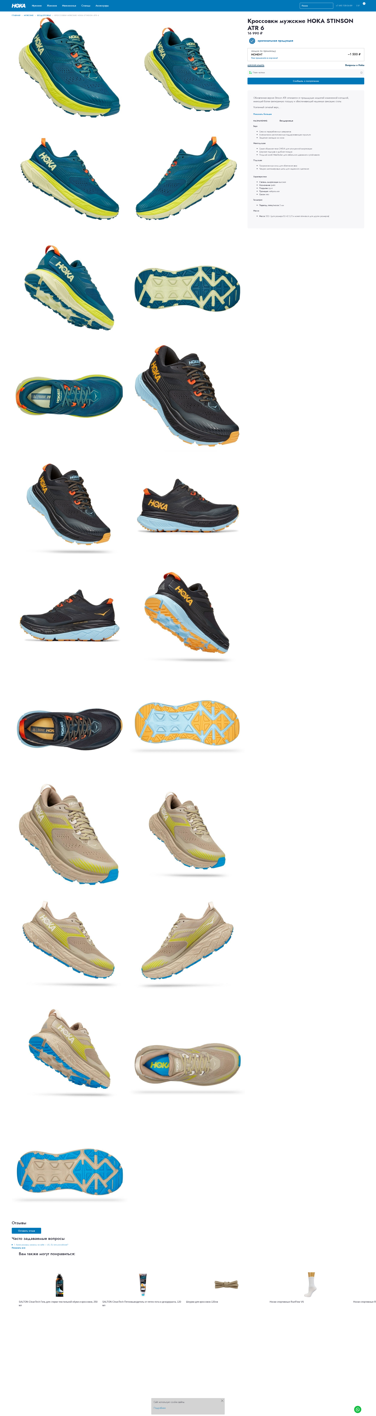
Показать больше (262, 114)
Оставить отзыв (26, 1230)
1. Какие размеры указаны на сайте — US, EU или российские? (41, 1244)
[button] (36, 5)
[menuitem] (36, 5)
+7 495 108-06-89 (344, 5)
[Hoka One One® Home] (19, 5)
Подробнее (160, 1408)
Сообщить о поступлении (306, 81)
